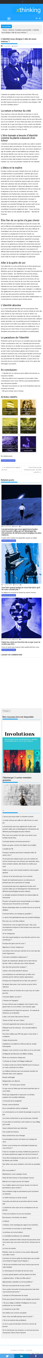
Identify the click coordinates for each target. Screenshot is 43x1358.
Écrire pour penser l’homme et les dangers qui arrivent (21, 1299)
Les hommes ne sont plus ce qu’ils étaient (17, 1229)
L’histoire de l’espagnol (10, 1000)
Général (11, 30)
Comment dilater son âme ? (12, 997)
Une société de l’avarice (11, 1132)
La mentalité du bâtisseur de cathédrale (16, 1236)
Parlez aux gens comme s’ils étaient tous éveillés (19, 845)
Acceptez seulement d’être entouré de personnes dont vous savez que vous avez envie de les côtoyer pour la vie (21, 1242)
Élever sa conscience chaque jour (14, 1057)
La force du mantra (9, 1248)
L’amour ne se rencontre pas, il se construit (17, 876)
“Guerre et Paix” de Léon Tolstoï (13, 1020)
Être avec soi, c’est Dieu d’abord (13, 921)
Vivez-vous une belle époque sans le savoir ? (18, 1316)
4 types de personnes (10, 1040)
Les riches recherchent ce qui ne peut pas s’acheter (20, 1118)
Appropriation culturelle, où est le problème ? (18, 1282)
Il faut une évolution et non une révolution (17, 1214)
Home (5, 30)
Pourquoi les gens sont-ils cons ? (14, 943)
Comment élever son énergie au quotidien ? (17, 914)
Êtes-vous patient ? (9, 1170)
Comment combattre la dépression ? (15, 957)
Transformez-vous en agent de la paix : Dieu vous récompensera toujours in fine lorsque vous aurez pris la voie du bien (21, 927)
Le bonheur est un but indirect (13, 1232)
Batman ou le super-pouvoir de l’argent (16, 1181)
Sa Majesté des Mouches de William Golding (18, 1054)
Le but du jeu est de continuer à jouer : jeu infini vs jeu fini (32, 470)
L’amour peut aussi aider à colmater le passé (18, 817)
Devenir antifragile (9, 1077)
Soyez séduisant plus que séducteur (15, 1128)
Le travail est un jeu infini (11, 1309)
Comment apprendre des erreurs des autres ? (18, 1024)
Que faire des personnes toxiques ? (15, 967)
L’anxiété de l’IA (8, 849)
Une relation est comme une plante (15, 1313)
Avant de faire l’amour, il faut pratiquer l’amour (18, 1178)
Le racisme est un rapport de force (11, 469)
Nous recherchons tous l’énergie (14, 1135)
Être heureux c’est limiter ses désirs (15, 1217)
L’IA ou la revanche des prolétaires (14, 1320)
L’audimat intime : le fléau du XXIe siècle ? (17, 1278)
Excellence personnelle (23, 30)
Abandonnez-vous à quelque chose (15, 1174)
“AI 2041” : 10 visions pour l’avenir (14, 1085)
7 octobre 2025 (7, 585)
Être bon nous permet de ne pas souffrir (16, 1286)
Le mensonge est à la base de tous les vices (18, 1271)
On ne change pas (9, 934)
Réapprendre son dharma (11, 1081)
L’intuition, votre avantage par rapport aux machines (20, 1225)
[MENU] (8, 18)
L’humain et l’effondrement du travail (15, 1295)
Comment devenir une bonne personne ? (16, 841)
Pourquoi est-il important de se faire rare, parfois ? (20, 981)
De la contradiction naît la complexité (15, 1108)
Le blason (6, 1221)
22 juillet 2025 (7, 639)
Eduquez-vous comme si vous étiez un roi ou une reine (21, 1050)
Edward (15, 46)
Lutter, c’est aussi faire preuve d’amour (16, 1017)
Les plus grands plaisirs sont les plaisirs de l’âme (19, 1274)
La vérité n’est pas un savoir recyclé (15, 1198)
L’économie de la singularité (12, 1101)
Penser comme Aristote (11, 1105)
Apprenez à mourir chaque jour (13, 947)
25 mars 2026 (7, 526)
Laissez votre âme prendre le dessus (15, 971)
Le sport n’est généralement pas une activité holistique (21, 917)
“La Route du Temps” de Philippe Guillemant (17, 1061)
